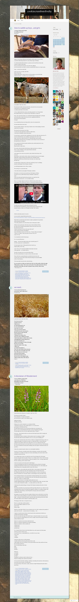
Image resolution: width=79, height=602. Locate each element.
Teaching (26, 569)
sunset (23, 580)
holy (25, 575)
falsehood (29, 573)
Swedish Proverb (18, 367)
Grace (16, 275)
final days (23, 274)
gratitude (18, 275)
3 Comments (45, 362)
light (28, 576)
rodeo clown (19, 278)
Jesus (23, 275)
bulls (16, 273)
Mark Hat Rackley (18, 276)
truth (30, 581)
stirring (28, 579)
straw (26, 366)
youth (16, 584)
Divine (22, 573)
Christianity (21, 273)
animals (26, 272)
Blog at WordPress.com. (17, 597)
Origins (17, 210)
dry (24, 365)
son (21, 579)
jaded (23, 576)
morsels (26, 577)
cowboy (24, 273)
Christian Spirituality (21, 270)
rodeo (16, 278)
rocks (28, 277)
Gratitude (16, 271)
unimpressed (17, 582)
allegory (19, 570)
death (22, 365)
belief (25, 570)
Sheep (25, 278)
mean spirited (23, 577)
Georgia (30, 365)
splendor (23, 579)
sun (21, 580)
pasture (24, 276)
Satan (22, 278)
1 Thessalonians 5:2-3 (21, 272)
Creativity (26, 270)
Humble (18, 576)
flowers (18, 574)
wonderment (17, 583)
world (23, 583)
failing (25, 573)
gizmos (23, 574)
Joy (25, 576)
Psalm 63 (23, 366)
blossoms (25, 571)
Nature (23, 271)
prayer (21, 366)
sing (29, 278)
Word (20, 583)
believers (27, 570)
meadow (19, 577)
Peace (27, 276)
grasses (29, 574)
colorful (18, 572)
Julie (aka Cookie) (55, 71)
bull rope (29, 272)
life (29, 275)
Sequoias (26, 578)
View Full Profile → (56, 87)
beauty (23, 570)
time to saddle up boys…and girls (27, 28)
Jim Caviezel (27, 275)
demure (16, 573)
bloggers (21, 571)
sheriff (27, 278)
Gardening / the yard (18, 363)
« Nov (54, 47)
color (16, 572)
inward (21, 576)
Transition (26, 271)
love (29, 576)
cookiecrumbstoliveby (39, 11)
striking (16, 580)
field (21, 274)
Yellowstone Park (26, 583)
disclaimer (19, 573)
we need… (18, 287)
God (28, 274)
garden (21, 574)
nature (22, 276)
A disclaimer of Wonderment (25, 376)
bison (19, 571)
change (18, 273)
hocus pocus (23, 575)
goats (26, 274)
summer (28, 366)
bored (28, 571)
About (22, 20)
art (20, 570)
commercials (22, 572)
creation (25, 572)
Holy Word (28, 575)
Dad (30, 572)
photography (21, 277)
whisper (21, 582)
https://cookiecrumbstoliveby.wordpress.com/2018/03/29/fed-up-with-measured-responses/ (29, 217)
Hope (21, 275)
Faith (19, 274)
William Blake (24, 582)
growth (19, 575)
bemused (16, 571)
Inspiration (20, 271)
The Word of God (21, 581)
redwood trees (22, 578)
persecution (17, 277)
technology (26, 580)
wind (27, 582)
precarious (25, 277)
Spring (26, 579)
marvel (16, 577)
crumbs (28, 572)
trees (28, 581)
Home (18, 20)
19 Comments (45, 271)
